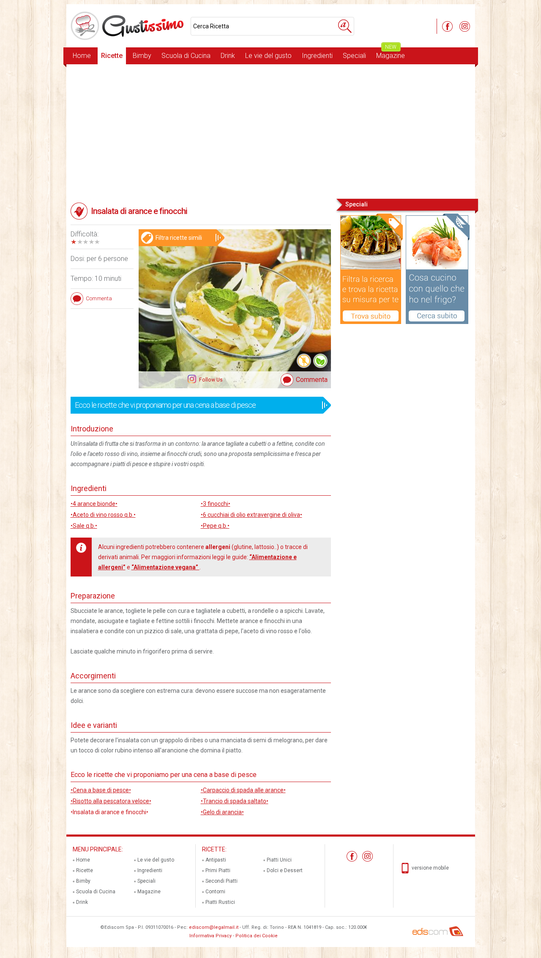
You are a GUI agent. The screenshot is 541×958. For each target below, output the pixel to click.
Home (82, 56)
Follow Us (210, 380)
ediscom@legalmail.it (213, 927)
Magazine (390, 53)
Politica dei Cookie (256, 936)
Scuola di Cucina (185, 56)
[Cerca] (345, 26)
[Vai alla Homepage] (128, 25)
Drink (228, 56)
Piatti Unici (279, 860)
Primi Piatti (217, 870)
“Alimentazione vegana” (165, 567)
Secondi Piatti (221, 881)
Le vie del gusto (268, 56)
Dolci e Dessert (285, 870)
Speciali (354, 56)
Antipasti (215, 860)
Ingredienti (317, 56)
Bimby (142, 56)
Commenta (312, 380)
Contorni (215, 892)
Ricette (112, 56)
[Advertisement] (270, 130)
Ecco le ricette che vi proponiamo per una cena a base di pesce (165, 405)
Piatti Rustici (220, 902)
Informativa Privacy (210, 936)
